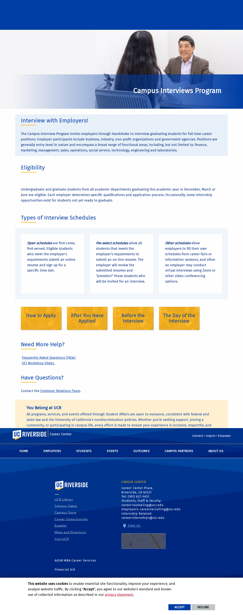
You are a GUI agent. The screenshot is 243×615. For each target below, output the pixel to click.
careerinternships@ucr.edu (143, 518)
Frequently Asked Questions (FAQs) (49, 358)
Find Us (133, 526)
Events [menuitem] (112, 451)
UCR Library (64, 499)
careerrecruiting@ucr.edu (160, 509)
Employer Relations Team (60, 391)
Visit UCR (62, 539)
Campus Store (65, 512)
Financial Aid (65, 569)
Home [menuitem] (24, 451)
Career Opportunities (71, 519)
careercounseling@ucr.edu (142, 505)
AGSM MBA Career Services (75, 560)
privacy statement (119, 595)
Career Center (61, 434)
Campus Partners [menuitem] (179, 451)
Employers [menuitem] (52, 451)
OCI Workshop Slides (39, 363)
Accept (179, 607)
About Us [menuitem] (215, 451)
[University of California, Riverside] (72, 491)
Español (61, 526)
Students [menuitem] (84, 451)
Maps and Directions (70, 532)
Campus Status (66, 506)
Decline (203, 607)
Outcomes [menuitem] (141, 451)
